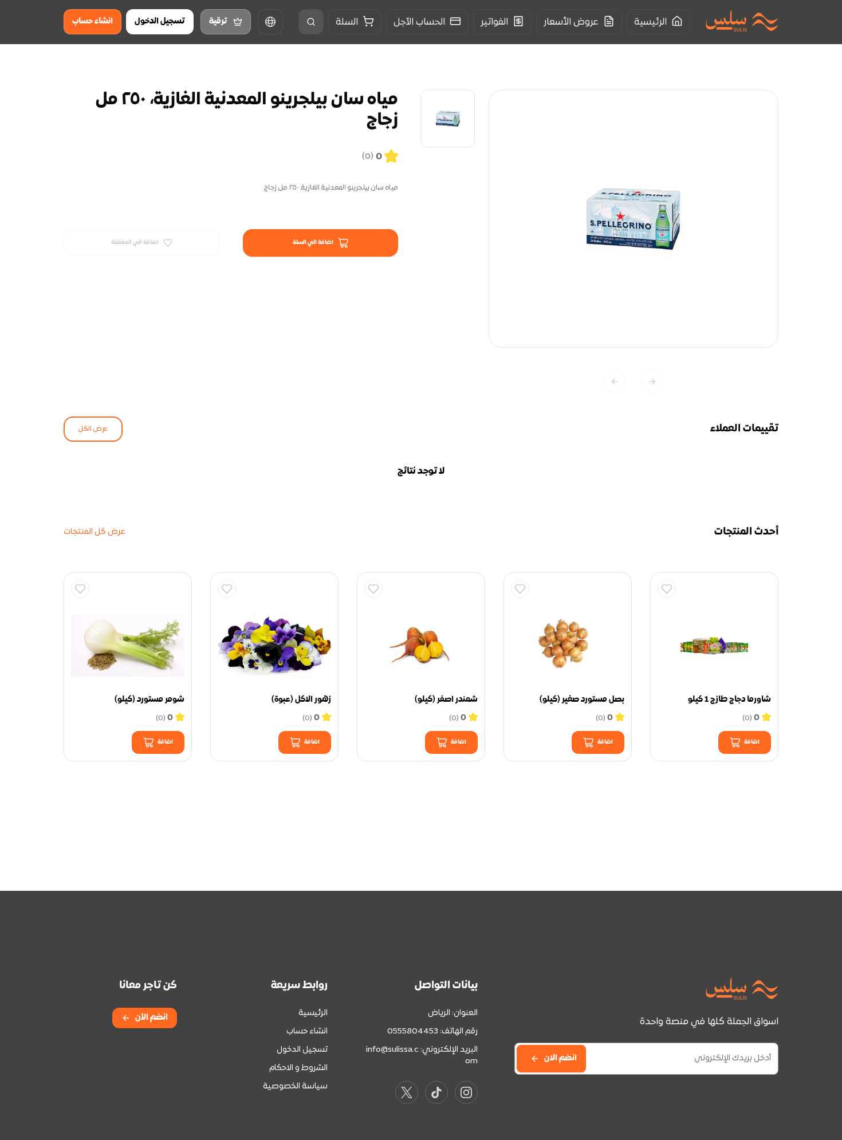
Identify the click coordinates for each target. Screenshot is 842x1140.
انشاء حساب (92, 21)
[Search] (311, 21)
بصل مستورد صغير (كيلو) (582, 700)
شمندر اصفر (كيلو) (446, 700)
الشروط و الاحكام (298, 1068)
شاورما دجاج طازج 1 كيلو (729, 700)
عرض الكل (93, 429)
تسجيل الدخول (160, 21)
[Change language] (270, 21)
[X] (406, 1092)
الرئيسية (313, 1013)
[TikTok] (436, 1092)
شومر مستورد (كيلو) (149, 700)
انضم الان (560, 1058)
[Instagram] (466, 1092)
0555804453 (412, 1031)
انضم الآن (151, 1018)
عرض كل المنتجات (94, 532)
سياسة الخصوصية (295, 1086)
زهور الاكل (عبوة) (301, 700)
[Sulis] (741, 22)
